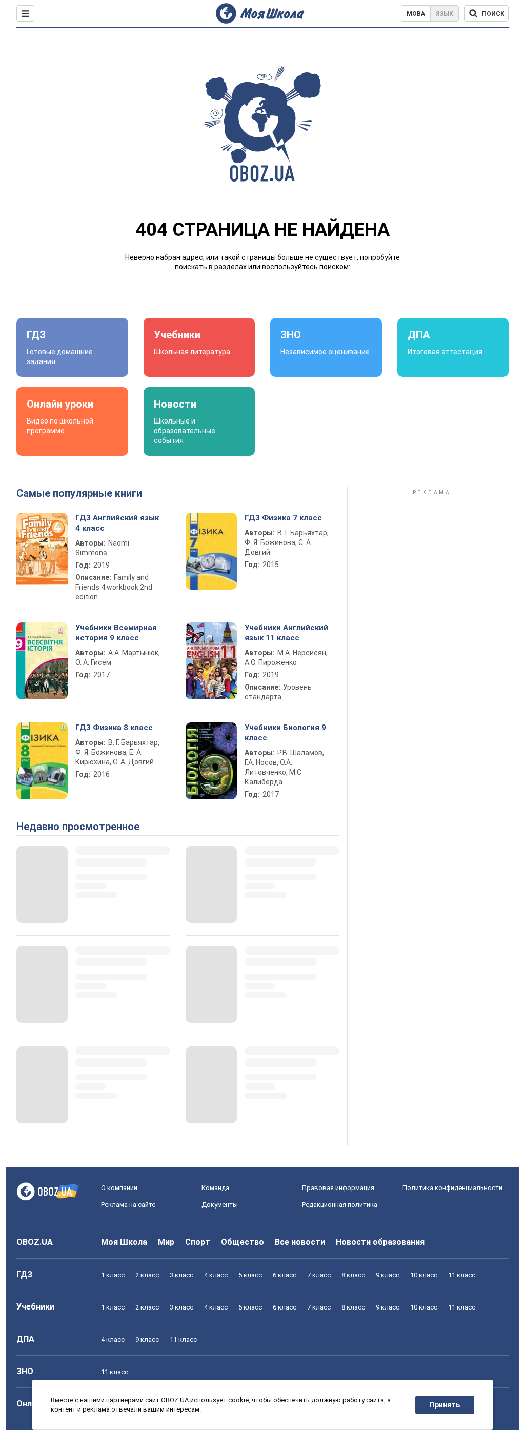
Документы (219, 1205)
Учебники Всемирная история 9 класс (116, 632)
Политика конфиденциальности (452, 1188)
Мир (166, 1242)
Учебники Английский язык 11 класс (286, 632)
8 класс (353, 1275)
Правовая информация (338, 1188)
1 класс (113, 1275)
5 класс (250, 1275)
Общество (242, 1242)
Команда (215, 1188)
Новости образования (380, 1242)
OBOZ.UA (34, 1242)
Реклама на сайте (128, 1205)
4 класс (216, 1275)
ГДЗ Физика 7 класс (283, 517)
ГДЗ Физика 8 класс (114, 727)
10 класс (423, 1275)
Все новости (300, 1242)
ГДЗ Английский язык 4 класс (117, 523)
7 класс (319, 1275)
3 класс (181, 1275)
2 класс (147, 1275)
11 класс (461, 1275)
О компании (119, 1188)
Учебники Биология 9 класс (285, 732)
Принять (445, 1405)
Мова (416, 13)
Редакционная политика (339, 1205)
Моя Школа (124, 1242)
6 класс (284, 1275)
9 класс (387, 1275)
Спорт (197, 1242)
